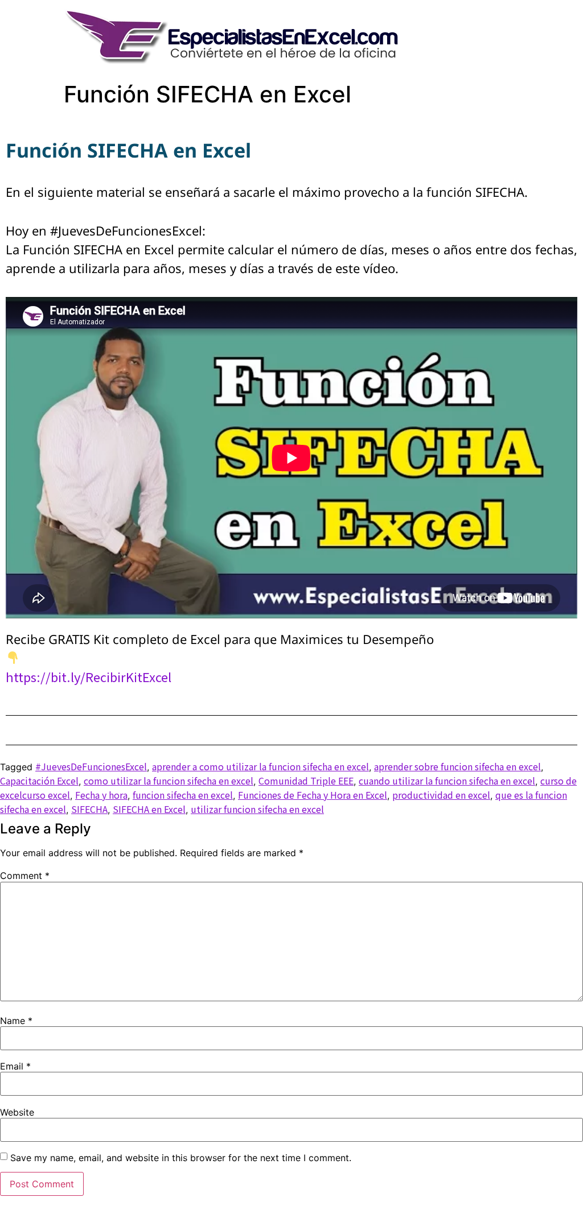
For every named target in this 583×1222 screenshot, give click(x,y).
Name (16, 1020)
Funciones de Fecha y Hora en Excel (312, 795)
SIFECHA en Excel (149, 809)
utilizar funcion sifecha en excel (257, 809)
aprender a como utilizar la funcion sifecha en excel (260, 766)
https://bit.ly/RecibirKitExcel (88, 676)
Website (17, 1112)
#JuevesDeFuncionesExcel (91, 766)
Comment (25, 875)
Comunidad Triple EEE (306, 780)
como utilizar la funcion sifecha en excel (168, 780)
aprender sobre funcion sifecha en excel (457, 766)
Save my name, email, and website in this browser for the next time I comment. (180, 1157)
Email (15, 1066)
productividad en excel (441, 795)
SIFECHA (89, 809)
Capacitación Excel (39, 780)
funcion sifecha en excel (183, 795)
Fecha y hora (101, 795)
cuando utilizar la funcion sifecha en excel (447, 780)
